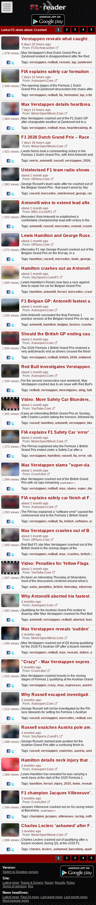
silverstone (87, 587)
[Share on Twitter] (13, 62)
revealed (88, 783)
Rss (30, 886)
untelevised (65, 193)
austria (87, 685)
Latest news (11, 883)
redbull (53, 62)
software (81, 521)
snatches (66, 751)
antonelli (46, 160)
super (82, 488)
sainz (33, 587)
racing (79, 816)
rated (91, 193)
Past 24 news (29, 897)
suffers (91, 816)
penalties (45, 587)
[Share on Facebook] (8, 62)
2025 (67, 783)
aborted (78, 619)
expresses (73, 685)
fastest (74, 324)
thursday (70, 587)
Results (60, 883)
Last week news (51, 897)
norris (33, 160)
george (81, 193)
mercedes (48, 193)
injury (58, 783)
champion (36, 816)
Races (49, 883)
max (62, 128)
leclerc (47, 849)
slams (71, 488)
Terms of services (15, 886)
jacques (51, 816)
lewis (75, 259)
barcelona (76, 849)
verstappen (37, 62)
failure (91, 390)
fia (61, 95)
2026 (86, 160)
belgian (62, 324)
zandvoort (85, 62)
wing (82, 390)
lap (74, 62)
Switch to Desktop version (20, 872)
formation (71, 95)
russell (58, 160)
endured (85, 357)
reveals (64, 62)
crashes (89, 226)
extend (76, 226)
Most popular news (16, 900)
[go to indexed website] (57, 48)
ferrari (62, 292)
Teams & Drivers (31, 883)
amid (89, 751)
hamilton (35, 259)
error (82, 455)
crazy (52, 685)
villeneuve (65, 816)
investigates (68, 390)
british (63, 357)
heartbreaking (77, 128)
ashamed (60, 849)
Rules (71, 883)
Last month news (76, 897)
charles (34, 849)
